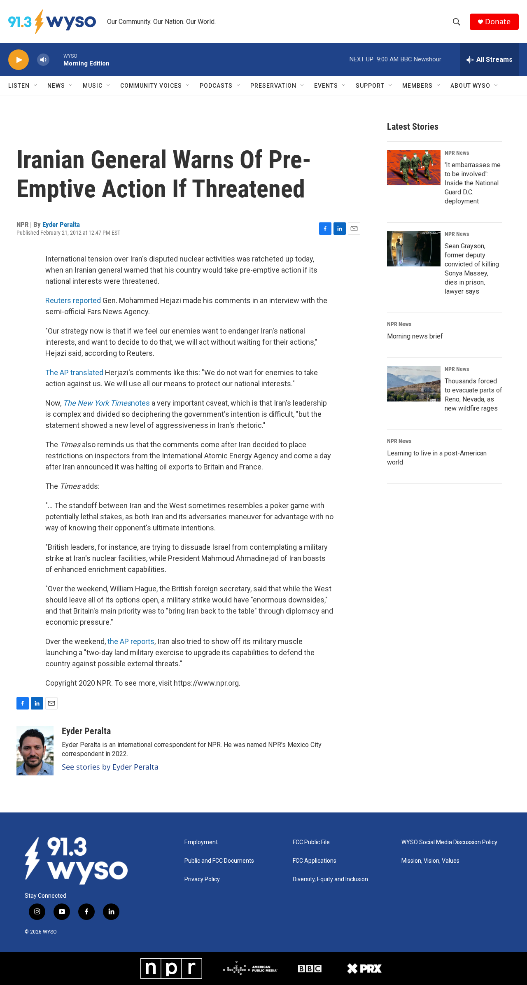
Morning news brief (415, 336)
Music (93, 85)
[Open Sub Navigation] (36, 85)
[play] (18, 60)
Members (417, 85)
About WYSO (470, 85)
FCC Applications (314, 861)
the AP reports (130, 641)
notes (106, 403)
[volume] (43, 60)
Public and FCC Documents (219, 861)
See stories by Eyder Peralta (110, 767)
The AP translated (75, 372)
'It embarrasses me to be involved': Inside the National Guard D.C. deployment (473, 183)
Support (370, 85)
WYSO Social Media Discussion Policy (449, 842)
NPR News (457, 152)
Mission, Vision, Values (430, 861)
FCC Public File (311, 842)
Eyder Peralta (61, 224)
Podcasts (216, 85)
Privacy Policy (202, 879)
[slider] (56, 59)
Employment (201, 842)
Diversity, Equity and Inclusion (330, 879)
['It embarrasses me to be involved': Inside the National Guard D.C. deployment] (414, 167)
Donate (498, 21)
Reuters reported (73, 300)
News (56, 85)
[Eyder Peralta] (35, 750)
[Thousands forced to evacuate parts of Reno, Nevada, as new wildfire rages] (414, 383)
